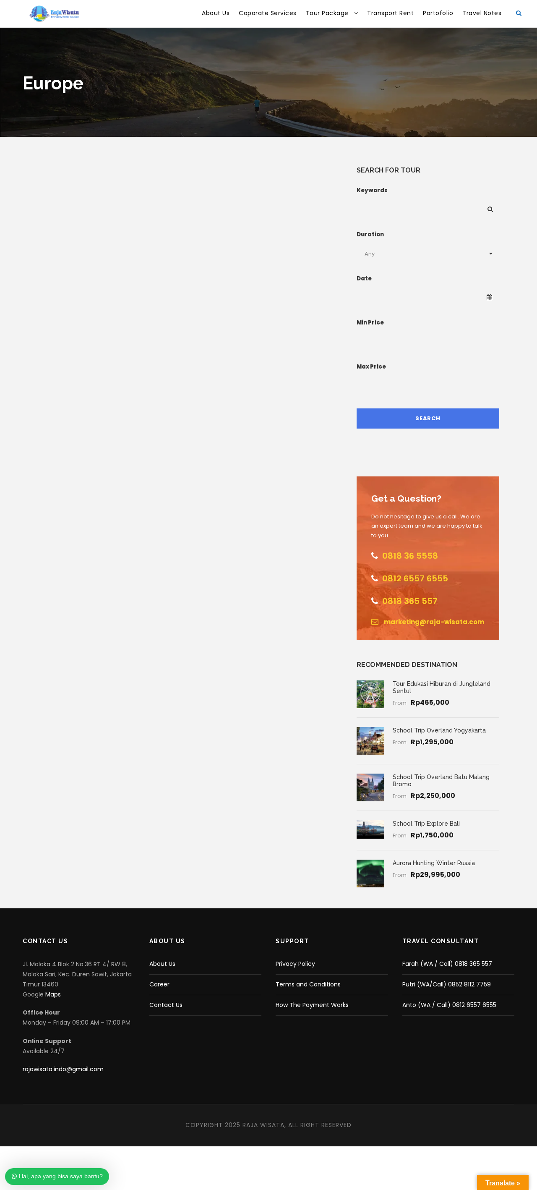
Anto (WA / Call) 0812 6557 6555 (449, 1005)
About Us (215, 13)
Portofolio (438, 13)
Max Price (371, 367)
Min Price (370, 323)
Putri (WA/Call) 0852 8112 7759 (446, 984)
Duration (370, 234)
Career (159, 984)
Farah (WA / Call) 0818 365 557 (447, 964)
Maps (53, 994)
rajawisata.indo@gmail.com (63, 1069)
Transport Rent (390, 13)
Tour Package (327, 13)
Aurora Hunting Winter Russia (434, 863)
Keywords (372, 190)
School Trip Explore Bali (426, 823)
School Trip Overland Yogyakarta (439, 730)
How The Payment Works (312, 1005)
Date (364, 278)
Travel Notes (481, 13)
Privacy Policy (295, 964)
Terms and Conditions (308, 984)
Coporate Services (268, 13)
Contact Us (165, 1005)
